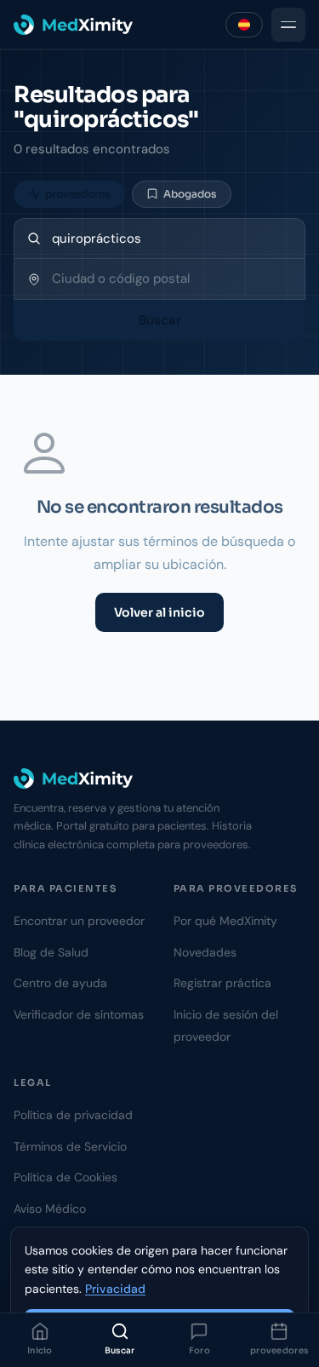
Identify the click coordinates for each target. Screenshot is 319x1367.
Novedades (205, 952)
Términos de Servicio (70, 1146)
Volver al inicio (159, 612)
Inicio (40, 1350)
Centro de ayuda (60, 983)
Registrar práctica (222, 983)
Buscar (120, 1350)
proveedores (279, 1350)
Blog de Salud (51, 952)
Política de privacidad (73, 1115)
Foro (199, 1350)
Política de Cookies (65, 1177)
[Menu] (288, 25)
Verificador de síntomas (79, 1014)
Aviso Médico (50, 1208)
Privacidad (115, 1288)
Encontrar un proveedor (79, 920)
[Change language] (244, 24)
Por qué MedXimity (225, 920)
